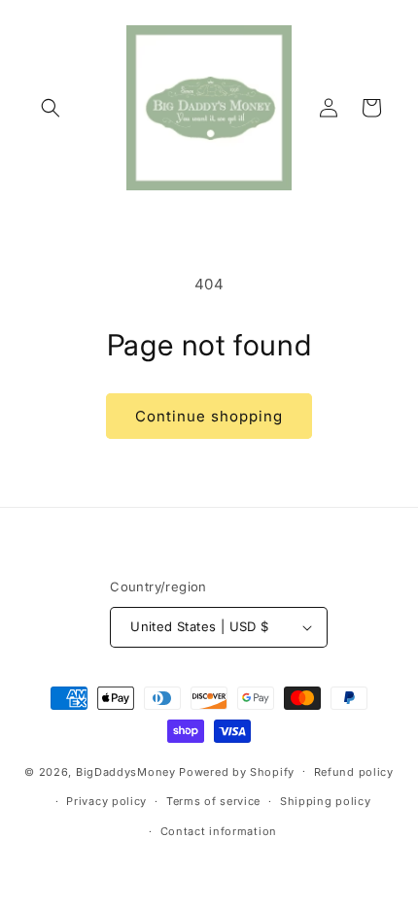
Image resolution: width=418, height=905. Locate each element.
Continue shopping (209, 416)
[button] (50, 107)
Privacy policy (106, 801)
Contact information (218, 831)
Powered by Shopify (237, 771)
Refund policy (354, 772)
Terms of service (213, 801)
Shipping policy (325, 801)
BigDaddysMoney (126, 771)
